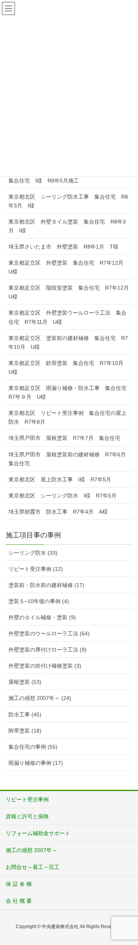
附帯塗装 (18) (24, 731)
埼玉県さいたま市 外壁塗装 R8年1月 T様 (63, 247)
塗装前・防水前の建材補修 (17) (46, 585)
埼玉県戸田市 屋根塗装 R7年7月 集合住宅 (64, 438)
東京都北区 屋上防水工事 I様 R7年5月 (59, 479)
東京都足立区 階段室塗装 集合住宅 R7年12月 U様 (70, 292)
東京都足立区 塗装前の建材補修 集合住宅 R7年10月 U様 (68, 342)
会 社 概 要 (19, 901)
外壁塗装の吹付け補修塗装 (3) (44, 666)
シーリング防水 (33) (33, 553)
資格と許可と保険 (27, 816)
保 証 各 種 (19, 884)
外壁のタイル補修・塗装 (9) (42, 617)
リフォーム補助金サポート (38, 833)
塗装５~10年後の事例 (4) (38, 601)
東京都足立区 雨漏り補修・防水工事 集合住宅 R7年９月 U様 (70, 392)
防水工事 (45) (24, 714)
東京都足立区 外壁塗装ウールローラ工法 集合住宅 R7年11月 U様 (67, 317)
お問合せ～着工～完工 (32, 867)
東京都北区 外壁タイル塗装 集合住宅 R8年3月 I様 (67, 226)
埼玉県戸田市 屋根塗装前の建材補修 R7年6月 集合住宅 (69, 458)
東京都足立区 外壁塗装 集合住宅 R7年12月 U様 (68, 267)
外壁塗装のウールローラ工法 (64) (49, 633)
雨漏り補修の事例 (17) (35, 763)
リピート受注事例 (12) (35, 569)
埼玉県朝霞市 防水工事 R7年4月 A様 (58, 512)
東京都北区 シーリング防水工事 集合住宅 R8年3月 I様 (68, 201)
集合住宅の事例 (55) (33, 747)
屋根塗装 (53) (24, 682)
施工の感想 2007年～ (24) (39, 698)
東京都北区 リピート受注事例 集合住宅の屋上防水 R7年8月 (67, 417)
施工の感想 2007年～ (31, 850)
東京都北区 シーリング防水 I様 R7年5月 (62, 495)
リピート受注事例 (27, 799)
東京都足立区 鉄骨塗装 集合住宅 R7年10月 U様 (68, 367)
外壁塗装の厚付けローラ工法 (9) (47, 650)
